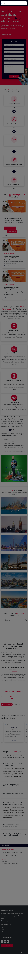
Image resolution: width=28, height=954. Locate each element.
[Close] (26, 2)
